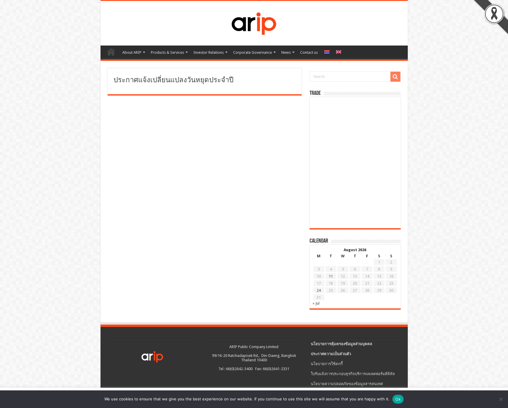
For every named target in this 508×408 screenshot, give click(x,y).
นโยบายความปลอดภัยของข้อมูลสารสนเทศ (347, 384)
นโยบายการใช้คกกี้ (327, 364)
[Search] (395, 77)
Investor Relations (208, 52)
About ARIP (131, 52)
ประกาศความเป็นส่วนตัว (331, 354)
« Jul (316, 303)
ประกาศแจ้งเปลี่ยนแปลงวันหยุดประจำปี (173, 80)
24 (319, 290)
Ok (398, 399)
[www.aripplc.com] (254, 22)
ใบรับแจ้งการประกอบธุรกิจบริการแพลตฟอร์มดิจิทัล (353, 374)
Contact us (309, 52)
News (286, 52)
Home (111, 52)
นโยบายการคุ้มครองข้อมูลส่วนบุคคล (341, 344)
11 (331, 276)
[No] (501, 399)
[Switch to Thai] (326, 52)
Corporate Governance (252, 52)
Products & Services (167, 52)
